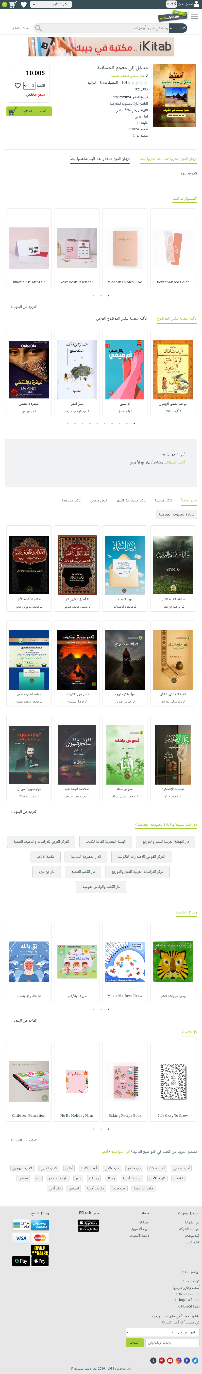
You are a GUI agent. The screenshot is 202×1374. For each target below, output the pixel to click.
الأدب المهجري (22, 1168)
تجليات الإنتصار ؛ (173, 789)
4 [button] (112, 423)
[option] (173, 248)
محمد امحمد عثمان (27, 702)
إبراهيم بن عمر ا (171, 607)
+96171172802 (188, 1294)
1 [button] (108, 295)
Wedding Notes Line (125, 283)
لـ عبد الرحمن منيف (77, 411)
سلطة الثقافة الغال (173, 599)
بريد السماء (125, 599)
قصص (23, 1178)
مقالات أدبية (95, 1188)
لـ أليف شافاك (173, 411)
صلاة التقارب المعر (29, 694)
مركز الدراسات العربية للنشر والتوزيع (137, 872)
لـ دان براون (29, 411)
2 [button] (101, 295)
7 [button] (90, 423)
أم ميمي (125, 404)
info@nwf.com (187, 1300)
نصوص (73, 1188)
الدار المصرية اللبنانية (86, 857)
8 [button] (83, 423)
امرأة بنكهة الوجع (125, 694)
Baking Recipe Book (125, 1116)
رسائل (111, 1178)
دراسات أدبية (132, 1178)
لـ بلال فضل (125, 411)
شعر (78, 1178)
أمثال (69, 1168)
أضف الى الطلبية (33, 111)
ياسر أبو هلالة (27, 797)
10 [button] (67, 423)
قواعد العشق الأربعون (173, 404)
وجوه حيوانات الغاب (173, 996)
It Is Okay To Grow (173, 1116)
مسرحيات (119, 1188)
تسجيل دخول (185, 4)
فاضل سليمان (75, 702)
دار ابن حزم (46, 872)
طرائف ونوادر (58, 1178)
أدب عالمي (112, 1168)
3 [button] (94, 295)
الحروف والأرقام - (77, 996)
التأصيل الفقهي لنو (77, 599)
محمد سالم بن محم (27, 607)
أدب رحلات (157, 1168)
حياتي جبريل (123, 702)
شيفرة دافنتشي (29, 404)
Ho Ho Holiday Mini (76, 1116)
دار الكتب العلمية (83, 872)
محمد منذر (171, 797)
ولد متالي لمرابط (171, 702)
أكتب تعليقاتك (174, 462)
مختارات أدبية (143, 1188)
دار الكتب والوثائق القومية (101, 887)
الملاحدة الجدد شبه (77, 789)
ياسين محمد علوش (76, 607)
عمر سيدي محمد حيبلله (128, 75)
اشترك (134, 1343)
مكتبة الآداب (45, 857)
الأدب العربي (48, 1168)
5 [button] (105, 423)
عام (38, 1178)
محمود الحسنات (123, 607)
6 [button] (97, 423)
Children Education (29, 1116)
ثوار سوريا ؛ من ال (29, 789)
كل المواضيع (120, 1152)
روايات (94, 1178)
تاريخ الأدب (157, 1178)
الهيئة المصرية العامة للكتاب (106, 842)
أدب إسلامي (181, 1168)
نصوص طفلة (125, 789)
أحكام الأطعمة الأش (29, 599)
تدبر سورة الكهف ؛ (77, 694)
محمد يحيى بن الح (123, 797)
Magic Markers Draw (124, 996)
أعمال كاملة (89, 1168)
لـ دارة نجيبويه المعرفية (176, 514)
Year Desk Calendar (76, 283)
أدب (105, 1152)
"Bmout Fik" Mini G (29, 283)
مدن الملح (77, 404)
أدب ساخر (134, 1168)
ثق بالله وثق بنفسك (29, 996)
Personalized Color (173, 283)
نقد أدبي (55, 1188)
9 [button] (75, 423)
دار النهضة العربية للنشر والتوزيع (165, 842)
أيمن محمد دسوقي (75, 797)
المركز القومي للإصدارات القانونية (141, 857)
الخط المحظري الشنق (173, 694)
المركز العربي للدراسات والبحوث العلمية (41, 842)
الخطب (178, 1178)
